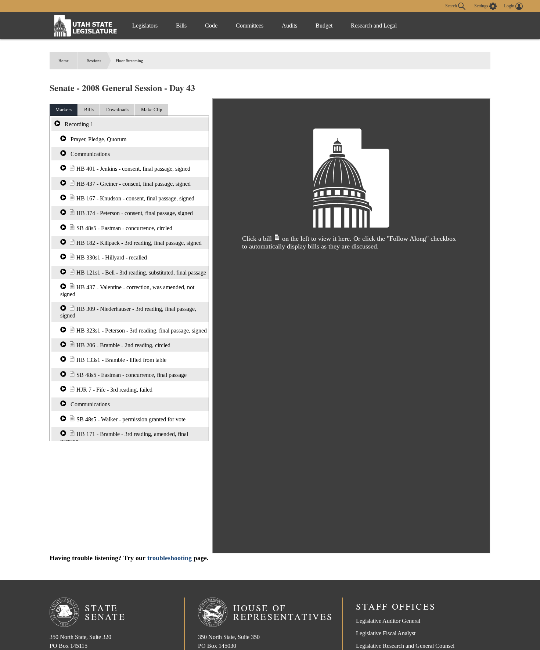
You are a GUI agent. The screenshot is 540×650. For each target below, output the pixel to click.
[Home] (85, 25)
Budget (324, 25)
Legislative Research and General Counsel (405, 646)
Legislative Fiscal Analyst (385, 633)
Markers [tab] (63, 109)
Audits (289, 25)
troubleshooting (169, 558)
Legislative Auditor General (388, 621)
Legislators (145, 25)
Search (451, 5)
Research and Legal (374, 25)
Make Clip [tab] (151, 109)
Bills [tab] (89, 109)
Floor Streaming (129, 60)
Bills (181, 25)
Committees (249, 25)
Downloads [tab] (117, 109)
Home (63, 60)
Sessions (94, 60)
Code (211, 25)
